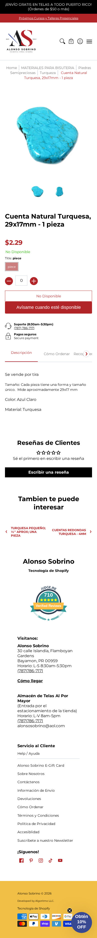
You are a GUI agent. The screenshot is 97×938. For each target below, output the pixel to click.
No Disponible (48, 296)
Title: (13, 258)
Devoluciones (29, 798)
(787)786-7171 (30, 670)
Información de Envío (36, 790)
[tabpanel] (48, 394)
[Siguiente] (86, 354)
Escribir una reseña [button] (48, 472)
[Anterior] (10, 354)
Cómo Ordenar (30, 807)
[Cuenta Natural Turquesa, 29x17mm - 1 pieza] (37, 191)
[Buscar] (62, 41)
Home (11, 68)
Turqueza (48, 73)
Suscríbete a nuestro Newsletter (45, 840)
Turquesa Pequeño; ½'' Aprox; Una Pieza (28, 531)
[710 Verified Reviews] (48, 623)
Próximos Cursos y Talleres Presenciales (48, 18)
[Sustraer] (9, 281)
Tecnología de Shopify (48, 570)
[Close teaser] (69, 910)
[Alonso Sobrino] (21, 41)
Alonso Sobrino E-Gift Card (40, 765)
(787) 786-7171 (24, 328)
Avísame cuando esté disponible (48, 307)
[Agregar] (34, 281)
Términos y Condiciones (38, 815)
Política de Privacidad (36, 823)
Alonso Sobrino (28, 893)
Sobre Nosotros (31, 773)
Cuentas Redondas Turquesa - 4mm (69, 532)
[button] (71, 41)
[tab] (21, 354)
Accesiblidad (28, 832)
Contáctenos (28, 782)
